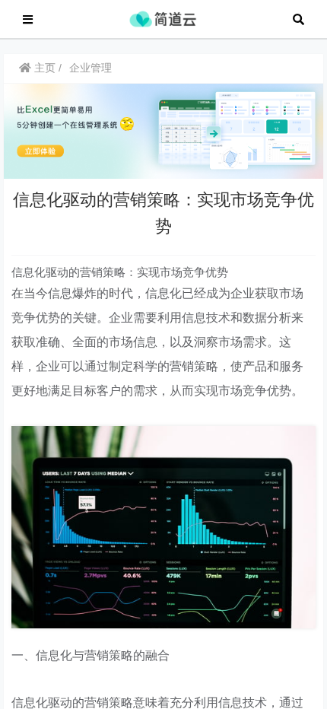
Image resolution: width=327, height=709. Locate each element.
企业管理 (90, 68)
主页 (43, 68)
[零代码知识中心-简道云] (162, 17)
